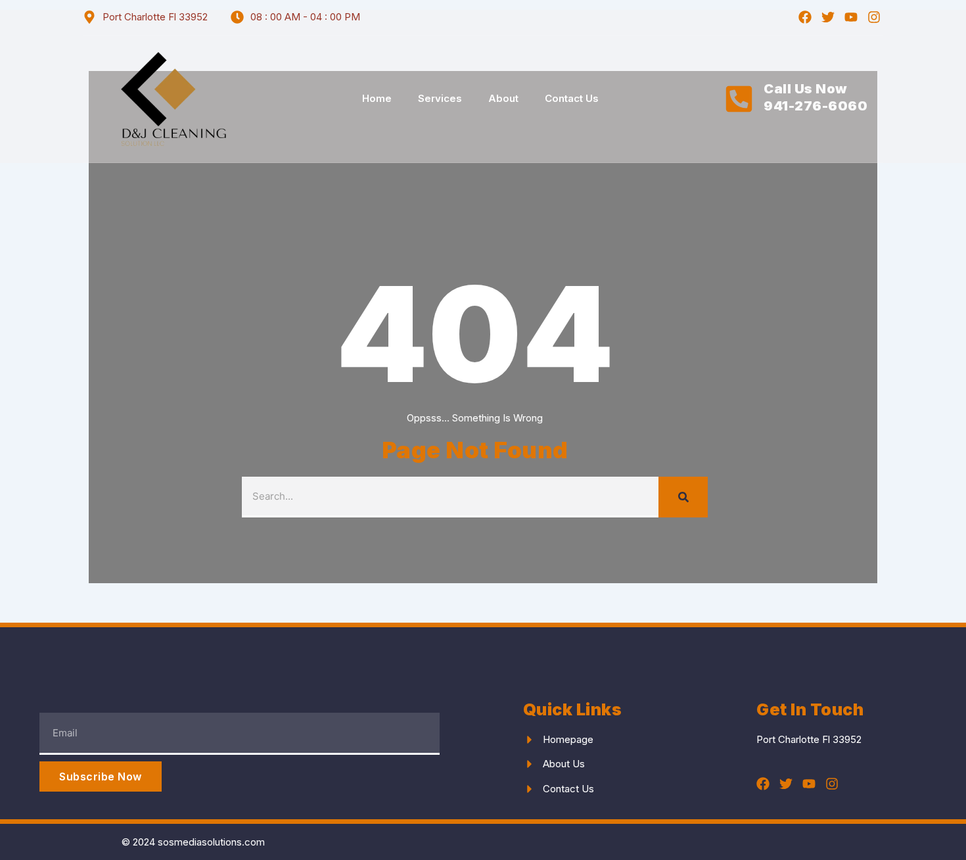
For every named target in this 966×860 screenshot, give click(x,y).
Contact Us (572, 98)
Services (440, 98)
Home (377, 98)
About (503, 98)
